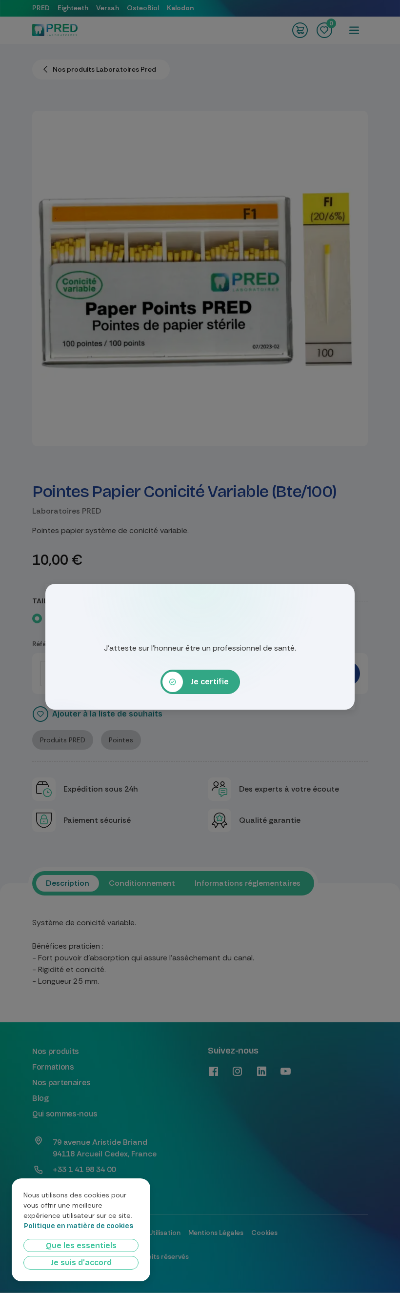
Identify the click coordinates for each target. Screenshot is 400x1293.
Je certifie (210, 681)
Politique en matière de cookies (78, 1226)
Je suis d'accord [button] (81, 1262)
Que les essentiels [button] (81, 1245)
